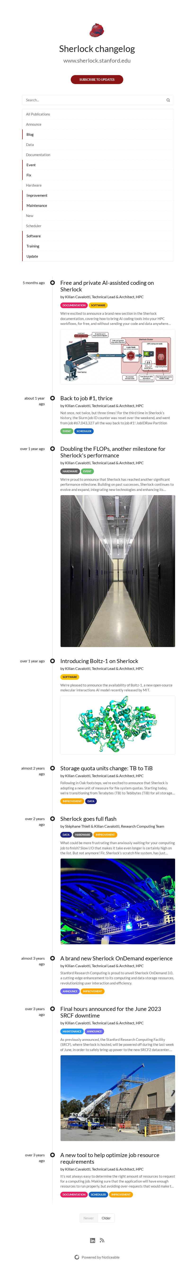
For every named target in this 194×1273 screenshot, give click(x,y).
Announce (33, 124)
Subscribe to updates (97, 79)
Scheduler (33, 226)
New (29, 215)
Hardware (34, 185)
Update (32, 256)
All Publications (38, 114)
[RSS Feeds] (102, 1240)
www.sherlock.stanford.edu (97, 60)
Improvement (37, 195)
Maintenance (36, 205)
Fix (28, 175)
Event (31, 165)
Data (30, 144)
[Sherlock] (97, 31)
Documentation (38, 155)
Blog (30, 134)
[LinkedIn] (95, 1240)
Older (106, 1218)
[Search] (168, 100)
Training (32, 246)
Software (33, 236)
